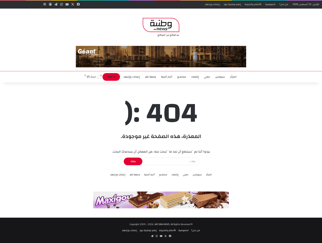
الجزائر (233, 76)
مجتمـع (181, 76)
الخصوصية (270, 4)
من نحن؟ (283, 4)
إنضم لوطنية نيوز (232, 4)
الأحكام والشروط (253, 4)
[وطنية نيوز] (161, 27)
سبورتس (220, 76)
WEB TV (111, 77)
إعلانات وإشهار (212, 4)
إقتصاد (195, 76)
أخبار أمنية (166, 76)
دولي (207, 76)
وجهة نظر (150, 76)
